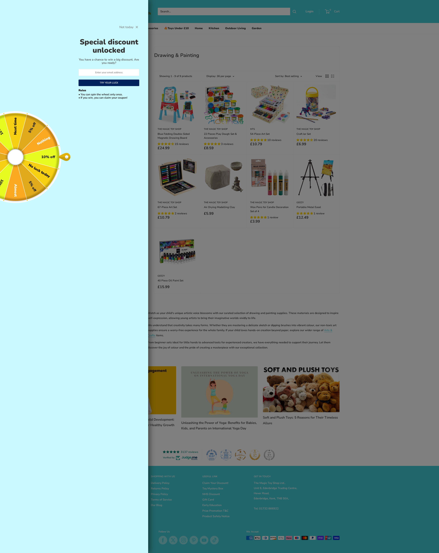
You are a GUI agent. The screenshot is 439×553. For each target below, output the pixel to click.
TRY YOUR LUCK (109, 82)
